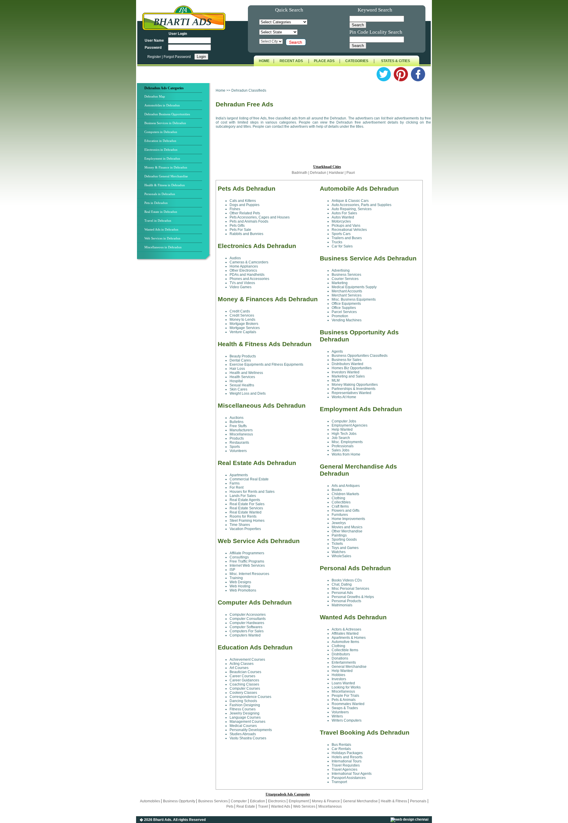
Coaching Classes (244, 684)
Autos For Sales (344, 213)
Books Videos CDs (347, 580)
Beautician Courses (245, 672)
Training (236, 578)
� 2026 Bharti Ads (155, 820)
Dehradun (318, 173)
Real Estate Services (246, 508)
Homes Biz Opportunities (352, 368)
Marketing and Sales (348, 376)
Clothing (338, 498)
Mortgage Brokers (244, 324)
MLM (336, 380)
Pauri (350, 173)
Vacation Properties (245, 529)
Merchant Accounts (347, 291)
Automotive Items (345, 642)
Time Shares (240, 525)
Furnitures (340, 515)
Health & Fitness (394, 801)
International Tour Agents (352, 774)
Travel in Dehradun (157, 220)
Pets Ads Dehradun (246, 188)
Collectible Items (345, 650)
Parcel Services (344, 312)
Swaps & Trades (345, 708)
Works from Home (346, 454)
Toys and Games (345, 548)
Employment (299, 801)
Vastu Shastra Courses (248, 738)
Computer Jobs (344, 421)
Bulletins (236, 422)
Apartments (239, 475)
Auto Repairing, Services (352, 209)
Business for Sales (347, 360)
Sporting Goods (344, 539)
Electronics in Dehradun (161, 149)
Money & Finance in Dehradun (165, 167)
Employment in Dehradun (162, 158)
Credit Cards (240, 311)
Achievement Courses (247, 659)
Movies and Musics (347, 527)
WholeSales (341, 556)
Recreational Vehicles (349, 230)
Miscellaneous (241, 434)
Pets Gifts (237, 225)
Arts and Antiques (346, 486)
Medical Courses (243, 726)
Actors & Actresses (346, 629)
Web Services (304, 806)
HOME (264, 61)
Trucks (337, 242)
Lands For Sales (243, 496)
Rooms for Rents (243, 516)
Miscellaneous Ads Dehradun (262, 405)
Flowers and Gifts (345, 510)
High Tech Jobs (344, 434)
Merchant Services (347, 295)
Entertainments (344, 662)
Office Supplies (344, 308)
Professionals (343, 446)
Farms (235, 483)
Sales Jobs (340, 450)
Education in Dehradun (160, 140)
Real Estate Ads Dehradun (257, 462)
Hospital (236, 381)
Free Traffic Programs (247, 561)
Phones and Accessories (249, 279)
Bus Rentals (341, 745)
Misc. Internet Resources (249, 574)
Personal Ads (342, 593)
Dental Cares (240, 360)
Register (154, 57)
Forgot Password (177, 57)
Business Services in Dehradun (165, 123)
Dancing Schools (243, 701)
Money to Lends (242, 319)
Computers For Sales (247, 631)
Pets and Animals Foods (249, 221)
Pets (230, 806)
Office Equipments (346, 304)
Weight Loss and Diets (248, 393)
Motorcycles (341, 221)
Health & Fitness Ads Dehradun (265, 344)
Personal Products (346, 601)
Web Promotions (243, 590)
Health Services (242, 377)
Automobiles (150, 801)
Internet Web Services (247, 565)
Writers (337, 716)
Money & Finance (326, 801)
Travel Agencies (344, 769)
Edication (258, 801)
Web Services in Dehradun (162, 238)
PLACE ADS (324, 61)
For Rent (236, 487)
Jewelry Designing (244, 713)
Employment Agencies (349, 425)
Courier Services (345, 279)
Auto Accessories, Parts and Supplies (361, 205)
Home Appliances (244, 266)
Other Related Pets (245, 213)
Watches (339, 552)
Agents (337, 351)
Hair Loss (237, 369)
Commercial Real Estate (249, 479)
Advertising (341, 270)
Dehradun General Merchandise (166, 176)
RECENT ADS (291, 61)
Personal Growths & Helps (353, 597)
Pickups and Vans (346, 225)
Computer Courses (245, 688)
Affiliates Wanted (345, 633)
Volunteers (238, 451)
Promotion (340, 316)
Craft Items (340, 506)
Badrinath (299, 173)
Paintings (339, 535)
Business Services (346, 275)
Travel (263, 806)
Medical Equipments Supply (354, 287)
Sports (235, 447)
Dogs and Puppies (244, 205)
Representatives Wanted (351, 393)
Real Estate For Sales (247, 504)
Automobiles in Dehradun (162, 105)
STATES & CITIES (395, 61)
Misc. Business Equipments (354, 299)
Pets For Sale (240, 230)
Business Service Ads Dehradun (368, 258)
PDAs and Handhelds (247, 275)
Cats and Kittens (243, 201)
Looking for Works (346, 687)
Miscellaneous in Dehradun (163, 247)
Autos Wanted (343, 217)
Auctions (236, 418)
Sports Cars (341, 234)
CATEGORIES (356, 61)
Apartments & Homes (349, 638)
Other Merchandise (347, 531)
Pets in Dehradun (156, 203)
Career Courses (242, 676)
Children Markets (345, 494)
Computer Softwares (246, 627)
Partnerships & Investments (353, 389)
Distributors (341, 654)
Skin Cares (238, 389)
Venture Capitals (243, 332)
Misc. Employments (347, 442)
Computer (239, 801)
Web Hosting (240, 586)
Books (337, 490)
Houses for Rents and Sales (252, 492)
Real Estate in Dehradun (160, 211)
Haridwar (337, 173)
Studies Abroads (243, 734)
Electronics (277, 801)
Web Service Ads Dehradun (259, 540)
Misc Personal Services (350, 589)
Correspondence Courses (250, 697)
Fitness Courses (243, 709)
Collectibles (341, 502)
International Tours (347, 761)
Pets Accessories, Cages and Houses (260, 217)
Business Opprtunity (179, 801)
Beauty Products (243, 356)
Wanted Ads (281, 806)
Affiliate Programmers (247, 553)
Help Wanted (342, 429)
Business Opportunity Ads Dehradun (359, 336)
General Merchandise (349, 667)
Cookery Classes (243, 693)
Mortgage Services (245, 328)
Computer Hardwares (247, 623)
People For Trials (345, 696)
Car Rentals (341, 749)
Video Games (240, 287)
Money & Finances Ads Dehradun (268, 299)
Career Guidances (244, 680)
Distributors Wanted (347, 364)
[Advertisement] (175, 359)
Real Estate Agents (245, 500)
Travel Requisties (346, 765)
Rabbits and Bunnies (246, 234)
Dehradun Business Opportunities (167, 114)
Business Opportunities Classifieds (360, 356)
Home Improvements (348, 519)
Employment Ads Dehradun (361, 409)
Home (220, 90)
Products (237, 438)
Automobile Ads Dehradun (359, 188)
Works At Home (344, 397)
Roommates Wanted (348, 704)
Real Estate (246, 806)
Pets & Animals (344, 700)
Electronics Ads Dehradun (257, 245)
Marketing (340, 283)
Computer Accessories (248, 615)
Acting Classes (242, 664)
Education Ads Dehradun (255, 647)
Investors (339, 679)
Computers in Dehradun (160, 132)
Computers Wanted (245, 635)
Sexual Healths (242, 385)
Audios (235, 258)
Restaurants (239, 442)
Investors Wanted (345, 372)
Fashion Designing (245, 705)
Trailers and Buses (347, 238)
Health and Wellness (246, 373)
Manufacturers (241, 430)
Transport (339, 782)
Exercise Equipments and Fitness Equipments (266, 364)
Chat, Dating (342, 584)
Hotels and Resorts (347, 757)
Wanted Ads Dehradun (353, 617)
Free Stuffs (238, 426)
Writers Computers (347, 720)
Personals (418, 801)
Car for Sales (342, 246)
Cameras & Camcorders (249, 262)
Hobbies (338, 675)
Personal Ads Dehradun (355, 568)
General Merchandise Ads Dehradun (358, 470)
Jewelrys (339, 523)
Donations (340, 658)
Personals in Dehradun (159, 194)
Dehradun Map (154, 96)
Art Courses (239, 668)
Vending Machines (347, 320)
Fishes (235, 209)
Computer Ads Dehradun (255, 602)
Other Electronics (243, 270)
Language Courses (245, 717)
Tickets (337, 544)
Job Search (341, 438)
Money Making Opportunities (355, 385)
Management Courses (247, 722)
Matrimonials (342, 605)
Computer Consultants (248, 619)
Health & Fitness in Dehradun (164, 185)
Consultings (239, 557)
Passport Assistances (349, 778)
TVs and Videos (242, 283)
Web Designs (240, 582)
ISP (232, 570)
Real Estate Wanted (246, 512)
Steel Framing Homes (247, 521)
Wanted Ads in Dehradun (161, 229)
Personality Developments (251, 730)
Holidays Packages (347, 753)
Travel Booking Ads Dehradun (364, 732)
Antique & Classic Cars (350, 201)
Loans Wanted (343, 683)
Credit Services (242, 315)
